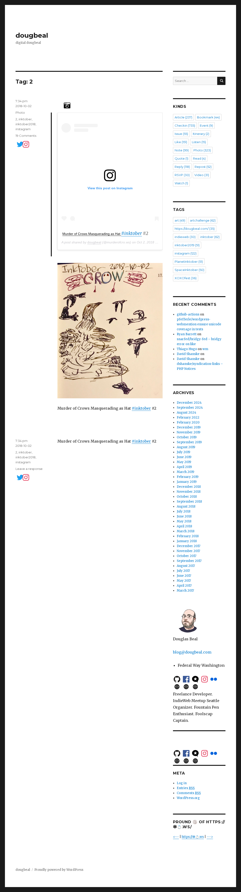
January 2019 (187, 482)
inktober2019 (187, 245)
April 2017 (184, 586)
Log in (182, 783)
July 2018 (183, 511)
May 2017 (184, 581)
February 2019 (187, 477)
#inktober (131, 233)
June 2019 (184, 457)
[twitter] (18, 144)
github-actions (188, 314)
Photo (20, 112)
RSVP (182, 175)
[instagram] (24, 144)
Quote (181, 158)
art (180, 220)
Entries (186, 788)
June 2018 (184, 516)
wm (205, 349)
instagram (23, 129)
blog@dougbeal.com (192, 652)
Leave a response (29, 469)
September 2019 (189, 442)
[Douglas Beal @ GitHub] (177, 678)
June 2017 (184, 576)
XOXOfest (186, 278)
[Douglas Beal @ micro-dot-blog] (195, 678)
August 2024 (186, 413)
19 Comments (26, 135)
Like (181, 142)
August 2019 (186, 447)
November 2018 (189, 492)
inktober (25, 119)
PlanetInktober (189, 261)
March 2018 (185, 531)
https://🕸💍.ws (193, 837)
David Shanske (188, 354)
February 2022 (188, 418)
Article (183, 117)
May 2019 (184, 462)
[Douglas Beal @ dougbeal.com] (186, 686)
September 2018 (189, 502)
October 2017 (186, 556)
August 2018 (186, 507)
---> (210, 837)
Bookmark (208, 117)
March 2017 (185, 591)
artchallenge (203, 220)
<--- (176, 837)
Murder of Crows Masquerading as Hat (91, 234)
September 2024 (190, 408)
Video (201, 175)
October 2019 (187, 437)
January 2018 (187, 541)
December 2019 (189, 427)
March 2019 (185, 472)
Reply (182, 167)
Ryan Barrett (187, 334)
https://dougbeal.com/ (195, 228)
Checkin (185, 125)
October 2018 (187, 497)
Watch (181, 183)
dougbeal (32, 35)
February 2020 (188, 422)
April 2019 (184, 467)
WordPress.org (188, 798)
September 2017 (189, 561)
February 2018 (188, 536)
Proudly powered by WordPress (58, 870)
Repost (203, 167)
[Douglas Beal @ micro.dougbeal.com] (177, 686)
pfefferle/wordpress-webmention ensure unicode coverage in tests (199, 324)
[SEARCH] (221, 81)
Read (199, 158)
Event (206, 125)
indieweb (185, 237)
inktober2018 (26, 124)
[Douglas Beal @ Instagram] (204, 678)
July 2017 (183, 571)
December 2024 (189, 403)
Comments (189, 793)
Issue (181, 134)
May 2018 (184, 521)
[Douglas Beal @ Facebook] (186, 678)
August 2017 (186, 566)
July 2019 (183, 452)
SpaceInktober (189, 270)
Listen (199, 142)
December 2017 (188, 546)
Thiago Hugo (187, 349)
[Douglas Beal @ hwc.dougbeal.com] (195, 686)
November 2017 (188, 551)
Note (182, 150)
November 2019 (188, 432)
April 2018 (184, 526)
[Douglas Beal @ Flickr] (213, 678)
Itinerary (201, 134)
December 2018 (189, 487)
